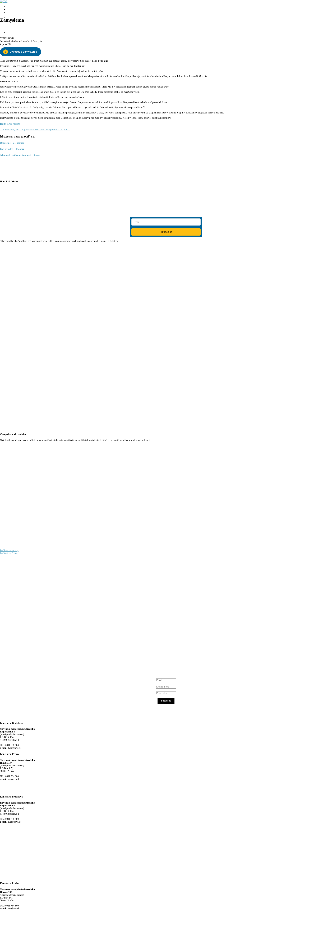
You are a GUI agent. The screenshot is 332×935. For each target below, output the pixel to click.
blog (9, 12)
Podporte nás (13, 32)
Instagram (17, 653)
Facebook (16, 626)
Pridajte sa (15, 23)
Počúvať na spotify (9, 550)
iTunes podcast (19, 659)
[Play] (20, 51)
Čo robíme (12, 9)
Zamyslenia (12, 15)
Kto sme (11, 6)
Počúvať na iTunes (9, 553)
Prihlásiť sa (166, 232)
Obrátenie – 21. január (12, 143)
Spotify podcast (19, 656)
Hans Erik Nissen (10, 123)
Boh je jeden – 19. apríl (12, 149)
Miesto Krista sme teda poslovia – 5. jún (48, 129)
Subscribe (166, 700)
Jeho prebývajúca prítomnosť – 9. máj (20, 155)
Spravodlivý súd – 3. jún (13, 129)
